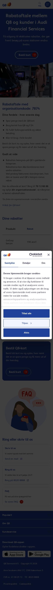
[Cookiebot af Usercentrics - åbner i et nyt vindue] (31, 255)
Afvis (26, 332)
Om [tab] (43, 263)
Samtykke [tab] (10, 263)
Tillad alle (26, 313)
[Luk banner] (49, 255)
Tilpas (25, 323)
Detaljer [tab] (27, 263)
